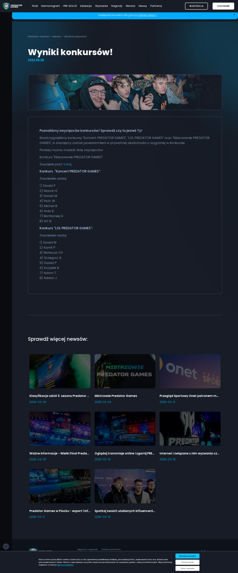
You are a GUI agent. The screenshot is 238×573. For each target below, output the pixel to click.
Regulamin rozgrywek (87, 549)
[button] (196, 6)
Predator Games (38, 36)
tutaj (67, 164)
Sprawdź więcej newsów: (57, 339)
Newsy (56, 36)
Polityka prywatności (111, 549)
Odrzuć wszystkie (187, 568)
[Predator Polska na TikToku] (6, 546)
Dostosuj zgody (187, 562)
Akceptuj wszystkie (187, 556)
